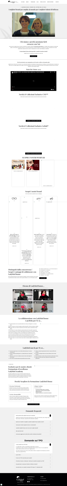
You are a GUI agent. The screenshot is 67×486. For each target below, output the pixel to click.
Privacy (47, 484)
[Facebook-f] (27, 481)
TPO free (40, 193)
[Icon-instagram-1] (29, 481)
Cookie (49, 484)
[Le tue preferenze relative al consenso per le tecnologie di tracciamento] (1, 484)
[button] (12, 108)
